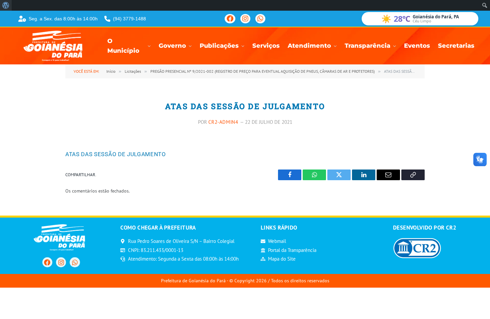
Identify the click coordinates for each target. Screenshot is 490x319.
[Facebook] (230, 18)
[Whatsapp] (75, 262)
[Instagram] (245, 18)
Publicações (219, 45)
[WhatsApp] (260, 18)
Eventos (417, 45)
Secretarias (456, 45)
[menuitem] (6, 5)
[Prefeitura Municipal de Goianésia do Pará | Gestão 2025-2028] (55, 45)
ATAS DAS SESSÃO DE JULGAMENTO (115, 154)
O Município (123, 46)
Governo (172, 45)
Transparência (367, 45)
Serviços (266, 45)
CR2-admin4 (223, 122)
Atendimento (309, 45)
